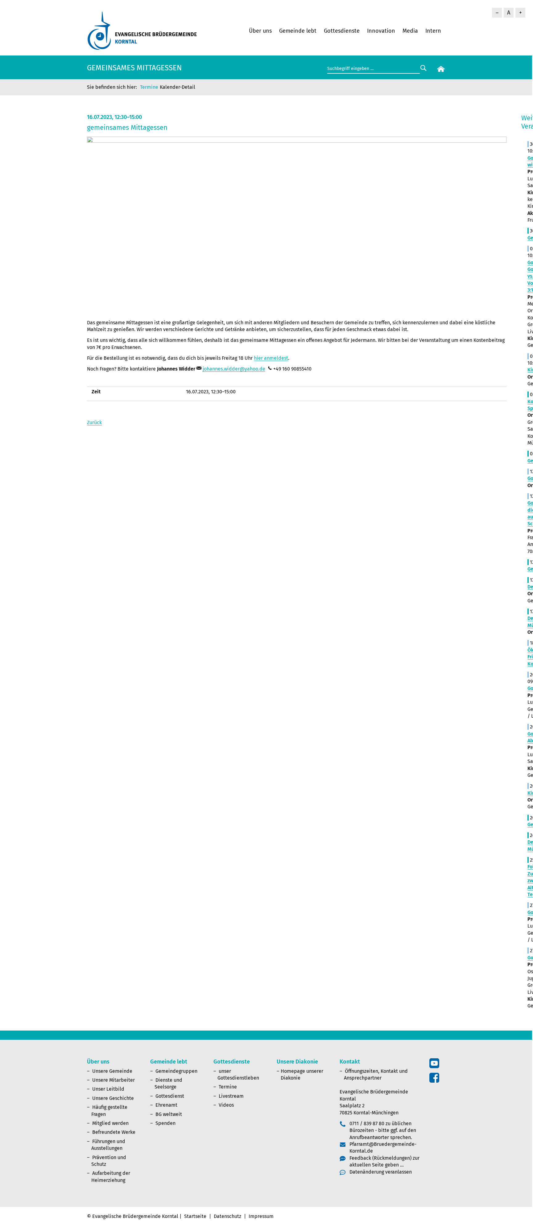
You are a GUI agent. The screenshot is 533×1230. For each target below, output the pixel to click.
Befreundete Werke (113, 1132)
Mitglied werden (110, 1123)
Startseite (195, 1216)
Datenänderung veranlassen (380, 1172)
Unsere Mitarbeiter (113, 1080)
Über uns (260, 30)
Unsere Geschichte (113, 1098)
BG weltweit (168, 1114)
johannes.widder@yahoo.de (234, 369)
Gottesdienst (169, 1096)
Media (410, 30)
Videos (226, 1105)
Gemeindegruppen (176, 1071)
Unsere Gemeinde (112, 1071)
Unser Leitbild (108, 1089)
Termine (149, 87)
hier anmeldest (271, 358)
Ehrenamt (166, 1105)
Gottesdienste (342, 30)
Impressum (261, 1216)
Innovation (381, 30)
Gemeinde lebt (297, 30)
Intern (433, 30)
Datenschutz (227, 1216)
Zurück (94, 422)
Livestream (231, 1096)
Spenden (165, 1123)
